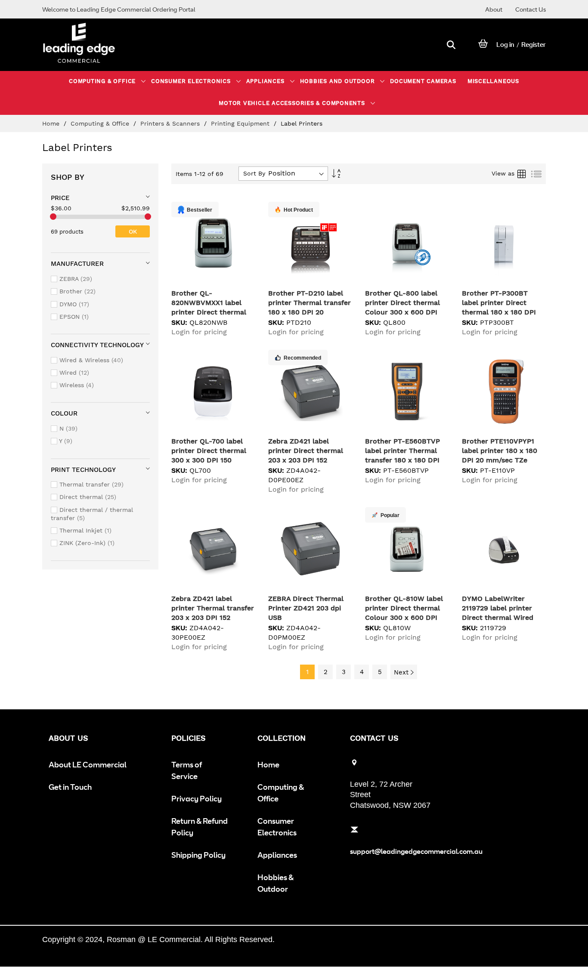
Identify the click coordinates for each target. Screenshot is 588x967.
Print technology (83, 470)
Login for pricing (199, 332)
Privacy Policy (196, 798)
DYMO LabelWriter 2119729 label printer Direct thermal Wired (497, 608)
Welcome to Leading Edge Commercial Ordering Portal (118, 9)
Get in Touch (70, 786)
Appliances (277, 854)
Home (52, 123)
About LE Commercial (88, 764)
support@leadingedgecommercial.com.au (416, 851)
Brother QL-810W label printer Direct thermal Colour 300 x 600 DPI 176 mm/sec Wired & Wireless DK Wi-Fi (404, 617)
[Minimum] (53, 216)
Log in (505, 44)
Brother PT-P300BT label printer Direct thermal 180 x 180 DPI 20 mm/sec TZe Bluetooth (499, 312)
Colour (64, 413)
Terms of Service (186, 770)
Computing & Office (101, 123)
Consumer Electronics (277, 826)
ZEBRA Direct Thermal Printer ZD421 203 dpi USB (306, 608)
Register (533, 44)
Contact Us (530, 9)
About (493, 9)
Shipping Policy (198, 854)
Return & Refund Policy (199, 826)
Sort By (254, 173)
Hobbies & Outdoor (275, 882)
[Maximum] (148, 216)
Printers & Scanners (171, 123)
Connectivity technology (97, 345)
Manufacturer (77, 264)
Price (60, 198)
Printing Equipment (241, 123)
